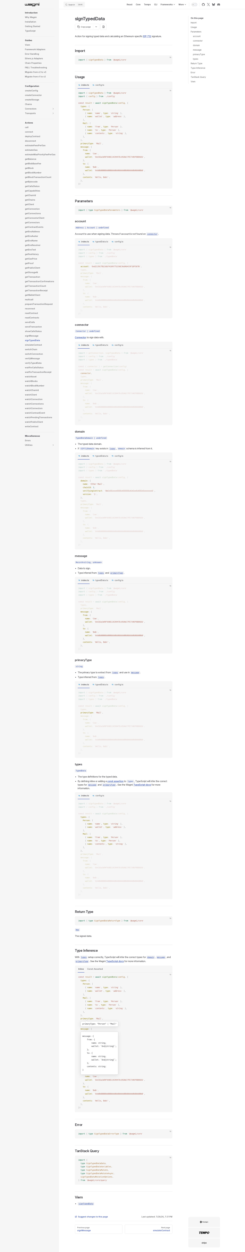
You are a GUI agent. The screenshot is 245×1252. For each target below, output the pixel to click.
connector (198, 41)
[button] (39, 12)
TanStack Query (198, 77)
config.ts (99, 85)
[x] (208, 4)
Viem (193, 81)
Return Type (196, 63)
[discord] (218, 4)
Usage (194, 27)
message (197, 50)
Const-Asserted (95, 969)
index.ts (85, 85)
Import (194, 22)
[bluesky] (213, 4)
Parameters (196, 31)
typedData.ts (101, 241)
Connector (80, 337)
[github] (203, 4)
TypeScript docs (142, 784)
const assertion (115, 781)
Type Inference (198, 68)
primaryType (199, 54)
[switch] (194, 4)
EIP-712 (147, 36)
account (196, 36)
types (195, 59)
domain (196, 45)
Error (193, 72)
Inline (81, 969)
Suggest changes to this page (93, 1216)
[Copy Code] (168, 60)
